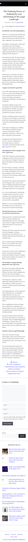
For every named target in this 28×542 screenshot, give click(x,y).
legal (10, 91)
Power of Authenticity (15, 364)
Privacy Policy (14, 536)
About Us (7, 534)
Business (15, 362)
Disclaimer (20, 534)
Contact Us (13, 534)
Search (4, 433)
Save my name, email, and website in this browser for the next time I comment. (14, 418)
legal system (5, 146)
